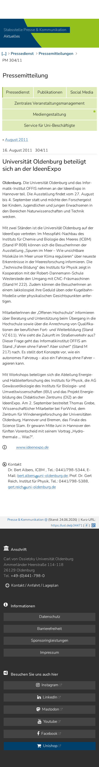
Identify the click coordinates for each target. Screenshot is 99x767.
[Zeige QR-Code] (93, 524)
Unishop (49, 745)
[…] (3, 53)
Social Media (81, 92)
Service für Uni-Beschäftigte (49, 125)
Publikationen (49, 92)
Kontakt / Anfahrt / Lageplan (34, 585)
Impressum (49, 652)
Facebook (48, 733)
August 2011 (16, 139)
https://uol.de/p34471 (66, 525)
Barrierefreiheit (49, 628)
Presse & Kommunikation (25, 519)
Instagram (49, 685)
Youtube (49, 721)
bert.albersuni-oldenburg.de (42, 475)
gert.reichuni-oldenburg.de (32, 487)
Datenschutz (49, 616)
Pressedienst (18, 92)
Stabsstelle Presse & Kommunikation (35, 29)
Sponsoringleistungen (49, 640)
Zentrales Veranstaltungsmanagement (49, 103)
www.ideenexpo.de (32, 447)
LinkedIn (49, 697)
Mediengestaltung (49, 114)
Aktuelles (12, 36)
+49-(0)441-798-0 (28, 575)
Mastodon (50, 709)
